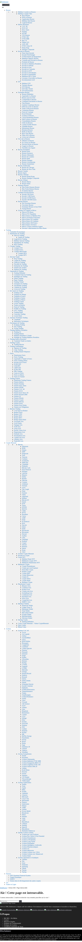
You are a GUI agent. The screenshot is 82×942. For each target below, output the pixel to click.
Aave (23, 487)
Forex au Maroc (19, 375)
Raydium (25, 514)
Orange (24, 672)
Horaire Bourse (23, 201)
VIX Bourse (26, 35)
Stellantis (25, 688)
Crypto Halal (26, 580)
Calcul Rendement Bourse (30, 117)
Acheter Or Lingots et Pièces (27, 210)
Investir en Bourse (24, 51)
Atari (23, 818)
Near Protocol (26, 470)
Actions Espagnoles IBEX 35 (31, 763)
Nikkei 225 (25, 42)
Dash (23, 520)
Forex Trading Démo (20, 360)
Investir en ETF (27, 71)
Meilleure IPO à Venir (29, 76)
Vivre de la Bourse (24, 139)
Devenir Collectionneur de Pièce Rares (34, 228)
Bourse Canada (23, 171)
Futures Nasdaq (19, 384)
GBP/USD (17, 368)
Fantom (24, 493)
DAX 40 (25, 28)
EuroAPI (25, 723)
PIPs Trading (18, 371)
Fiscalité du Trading (20, 264)
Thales (24, 693)
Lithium (24, 823)
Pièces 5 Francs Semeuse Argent (32, 226)
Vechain (24, 486)
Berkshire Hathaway (28, 831)
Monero (24, 475)
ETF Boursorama (27, 90)
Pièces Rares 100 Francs (29, 223)
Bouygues (25, 643)
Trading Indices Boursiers (18, 339)
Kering (24, 663)
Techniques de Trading (17, 323)
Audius (24, 536)
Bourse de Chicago (28, 167)
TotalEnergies (26, 695)
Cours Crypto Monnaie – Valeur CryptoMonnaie (33, 623)
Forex (12, 353)
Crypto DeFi (26, 573)
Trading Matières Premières (18, 330)
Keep (23, 550)
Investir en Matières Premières (31, 64)
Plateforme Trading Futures (22, 380)
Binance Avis (26, 586)
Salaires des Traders (20, 267)
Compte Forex (18, 250)
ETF (19, 82)
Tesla (23, 786)
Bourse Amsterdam (28, 164)
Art (7, 882)
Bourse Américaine (24, 166)
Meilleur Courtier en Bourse (27, 12)
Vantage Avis (18, 425)
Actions (8, 629)
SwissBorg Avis (27, 593)
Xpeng (24, 872)
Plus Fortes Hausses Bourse (31, 187)
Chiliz (24, 511)
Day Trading (18, 326)
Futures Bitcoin (19, 402)
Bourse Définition (27, 94)
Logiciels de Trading (20, 239)
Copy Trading (18, 350)
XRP (23, 452)
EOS (23, 503)
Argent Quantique (15, 877)
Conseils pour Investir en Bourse (32, 60)
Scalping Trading (19, 325)
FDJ (23, 727)
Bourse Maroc (26, 182)
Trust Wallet (26, 611)
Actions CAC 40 (23, 630)
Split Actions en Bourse (29, 119)
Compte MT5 (22, 255)
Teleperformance (27, 691)
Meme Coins (22, 627)
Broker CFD (18, 414)
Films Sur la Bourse (28, 135)
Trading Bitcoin (19, 344)
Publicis (24, 675)
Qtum (24, 527)
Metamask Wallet (27, 609)
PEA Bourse (26, 15)
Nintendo (25, 865)
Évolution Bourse (27, 191)
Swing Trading (18, 328)
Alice (23, 552)
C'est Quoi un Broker (21, 411)
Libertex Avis (18, 439)
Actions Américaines (24, 782)
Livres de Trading (19, 289)
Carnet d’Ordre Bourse (29, 124)
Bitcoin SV (25, 500)
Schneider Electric (28, 684)
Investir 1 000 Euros (28, 196)
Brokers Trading (15, 409)
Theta (24, 495)
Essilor (24, 657)
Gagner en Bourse (28, 146)
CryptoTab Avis (27, 600)
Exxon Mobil (26, 811)
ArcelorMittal (26, 638)
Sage (23, 745)
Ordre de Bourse (27, 123)
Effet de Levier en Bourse (30, 107)
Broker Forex (18, 412)
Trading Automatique (16, 346)
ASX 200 (25, 44)
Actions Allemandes (28, 759)
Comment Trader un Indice (22, 341)
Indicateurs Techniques (21, 321)
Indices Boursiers (23, 24)
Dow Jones (25, 30)
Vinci (23, 700)
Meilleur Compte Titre (25, 14)
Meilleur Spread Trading (21, 241)
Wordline (25, 752)
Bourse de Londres (28, 157)
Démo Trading (18, 278)
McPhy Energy (27, 736)
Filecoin (24, 480)
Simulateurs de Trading (21, 242)
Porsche (24, 772)
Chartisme (17, 319)
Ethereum (25, 446)
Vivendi (24, 702)
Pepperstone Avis (19, 432)
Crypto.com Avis (27, 591)
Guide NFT (21, 557)
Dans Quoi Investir (28, 53)
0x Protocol (25, 521)
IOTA (24, 512)
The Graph (25, 489)
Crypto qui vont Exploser (30, 568)
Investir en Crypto (23, 555)
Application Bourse (28, 19)
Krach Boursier (27, 114)
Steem (24, 548)
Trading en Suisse (19, 298)
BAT (23, 523)
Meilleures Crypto (23, 564)
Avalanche (25, 461)
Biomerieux (25, 713)
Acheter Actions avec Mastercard (32, 854)
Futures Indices (19, 382)
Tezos (24, 505)
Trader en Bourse (19, 305)
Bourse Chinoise (23, 175)
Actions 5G (25, 849)
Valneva (24, 750)
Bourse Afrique (23, 180)
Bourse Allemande (28, 155)
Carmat (24, 714)
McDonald (25, 800)
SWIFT (12, 879)
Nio (23, 861)
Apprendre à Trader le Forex (23, 359)
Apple (24, 788)
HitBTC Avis (26, 602)
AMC (24, 820)
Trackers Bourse (27, 85)
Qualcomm (25, 804)
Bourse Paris (26, 151)
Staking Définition (28, 621)
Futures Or (17, 396)
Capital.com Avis (19, 437)
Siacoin (24, 525)
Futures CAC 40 (19, 389)
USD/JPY (17, 366)
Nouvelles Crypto (27, 570)
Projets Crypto (26, 571)
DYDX (24, 507)
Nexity (24, 739)
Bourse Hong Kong (28, 176)
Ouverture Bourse (27, 205)
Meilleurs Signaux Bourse (30, 58)
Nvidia (24, 791)
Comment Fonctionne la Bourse (32, 101)
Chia (23, 537)
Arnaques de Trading (20, 284)
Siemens (24, 775)
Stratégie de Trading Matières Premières (26, 337)
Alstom (24, 707)
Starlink (24, 825)
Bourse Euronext (27, 153)
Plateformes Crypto (24, 584)
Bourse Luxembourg (28, 162)
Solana (24, 450)
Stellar (24, 477)
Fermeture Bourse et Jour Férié (32, 207)
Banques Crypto (27, 582)
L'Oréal (24, 664)
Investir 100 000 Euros (29, 200)
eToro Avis (17, 428)
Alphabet (25, 793)
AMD (24, 807)
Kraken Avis (26, 589)
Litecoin (24, 473)
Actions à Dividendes (29, 840)
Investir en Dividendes (29, 73)
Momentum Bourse (28, 128)
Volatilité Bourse (27, 126)
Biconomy (25, 532)
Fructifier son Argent (28, 148)
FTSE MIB (25, 39)
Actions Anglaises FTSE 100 (31, 764)
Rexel (24, 741)
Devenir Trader (15, 257)
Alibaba (24, 859)
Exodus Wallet (26, 614)
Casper (24, 543)
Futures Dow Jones (20, 385)
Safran (24, 679)
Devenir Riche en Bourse (30, 144)
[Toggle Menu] (3, 7)
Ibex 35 (24, 40)
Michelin (25, 670)
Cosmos (24, 482)
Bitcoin (20, 444)
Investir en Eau (27, 67)
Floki (23, 491)
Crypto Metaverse (27, 575)
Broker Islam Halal (20, 419)
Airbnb (24, 809)
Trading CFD (18, 293)
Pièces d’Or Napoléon (29, 214)
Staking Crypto (23, 620)
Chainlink (25, 464)
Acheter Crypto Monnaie (26, 554)
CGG (24, 716)
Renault (24, 677)
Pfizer (24, 815)
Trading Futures (15, 378)
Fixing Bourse (26, 208)
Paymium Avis (26, 596)
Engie (24, 655)
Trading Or (17, 332)
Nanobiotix (25, 738)
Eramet (24, 722)
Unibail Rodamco (27, 697)
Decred (24, 534)
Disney (24, 806)
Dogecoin (25, 453)
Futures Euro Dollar (20, 405)
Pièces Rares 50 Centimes (30, 219)
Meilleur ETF (26, 83)
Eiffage (24, 718)
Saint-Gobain (26, 680)
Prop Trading (18, 259)
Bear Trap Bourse (27, 133)
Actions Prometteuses (29, 838)
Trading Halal (18, 312)
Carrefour (25, 647)
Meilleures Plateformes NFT (31, 562)
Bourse (8, 10)
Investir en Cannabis (28, 69)
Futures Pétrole (19, 398)
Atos (23, 709)
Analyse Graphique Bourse (30, 105)
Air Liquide (25, 634)
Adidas (24, 768)
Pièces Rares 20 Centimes (30, 221)
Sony (23, 863)
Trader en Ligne (11, 884)
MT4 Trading (18, 244)
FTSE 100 (25, 37)
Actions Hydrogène (28, 843)
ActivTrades (18, 423)
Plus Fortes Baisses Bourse (30, 189)
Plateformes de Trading (17, 234)
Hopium (24, 731)
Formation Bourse (23, 92)
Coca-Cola (25, 798)
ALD (23, 705)
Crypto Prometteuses (28, 566)
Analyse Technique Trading (19, 318)
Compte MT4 (22, 253)
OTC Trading (18, 310)
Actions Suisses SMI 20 (29, 766)
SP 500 (24, 33)
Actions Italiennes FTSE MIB (31, 761)
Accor (24, 632)
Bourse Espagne (27, 160)
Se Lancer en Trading (17, 291)
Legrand (24, 666)
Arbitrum (25, 484)
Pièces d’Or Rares (27, 212)
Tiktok (24, 868)
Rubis (24, 743)
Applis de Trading (23, 237)
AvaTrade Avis (18, 421)
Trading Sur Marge (20, 294)
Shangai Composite (28, 49)
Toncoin (24, 457)
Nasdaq (24, 31)
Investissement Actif (28, 80)
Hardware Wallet (27, 605)
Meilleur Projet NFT (28, 559)
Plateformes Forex (20, 355)
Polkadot (25, 466)
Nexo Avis (25, 598)
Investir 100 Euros (28, 194)
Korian (24, 732)
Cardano (24, 459)
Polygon (24, 471)
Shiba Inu (25, 462)
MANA (24, 509)
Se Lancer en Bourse (28, 142)
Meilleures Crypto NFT (29, 561)
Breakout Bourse (27, 130)
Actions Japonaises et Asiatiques (28, 857)
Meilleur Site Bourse (28, 21)
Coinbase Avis (26, 588)
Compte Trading (15, 246)
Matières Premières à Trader (23, 335)
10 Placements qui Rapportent (31, 57)
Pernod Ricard (26, 673)
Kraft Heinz (26, 770)
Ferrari (24, 773)
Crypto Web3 (26, 579)
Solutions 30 (26, 747)
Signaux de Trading (20, 348)
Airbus (24, 636)
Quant (24, 502)
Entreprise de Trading (21, 266)
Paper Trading (18, 280)
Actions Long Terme (28, 841)
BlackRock (25, 822)
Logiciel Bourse (27, 23)
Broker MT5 (18, 418)
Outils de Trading (19, 262)
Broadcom (25, 813)
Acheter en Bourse (28, 116)
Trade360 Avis (18, 441)
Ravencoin (25, 530)
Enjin (23, 529)
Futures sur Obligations (21, 407)
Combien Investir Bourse (26, 192)
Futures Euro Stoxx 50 (21, 393)
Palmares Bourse (23, 185)
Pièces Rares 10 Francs (29, 225)
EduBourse (3, 888)
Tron (23, 455)
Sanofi (24, 682)
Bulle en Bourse (27, 132)
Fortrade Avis (18, 434)
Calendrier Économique (17, 232)
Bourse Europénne (24, 149)
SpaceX (24, 827)
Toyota (24, 870)
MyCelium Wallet (27, 613)
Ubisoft (24, 748)
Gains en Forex (19, 373)
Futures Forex (18, 403)
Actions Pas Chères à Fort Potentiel (33, 836)
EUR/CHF (17, 369)
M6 (23, 734)
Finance (8, 874)
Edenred (24, 654)
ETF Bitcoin (26, 87)
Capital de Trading (20, 260)
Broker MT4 (18, 416)
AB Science (26, 704)
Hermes (24, 661)
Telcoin (24, 545)
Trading (8, 230)
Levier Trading (18, 303)
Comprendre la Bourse (29, 99)
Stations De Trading (20, 269)
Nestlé (24, 756)
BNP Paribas (26, 641)
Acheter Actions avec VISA (31, 852)
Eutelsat (24, 725)
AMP (24, 518)
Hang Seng (25, 48)
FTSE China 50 (27, 46)
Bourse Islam (26, 183)
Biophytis (25, 711)
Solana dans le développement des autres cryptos (25, 881)
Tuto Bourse (26, 103)
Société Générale (27, 686)
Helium (24, 498)
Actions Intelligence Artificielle (32, 845)
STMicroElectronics (28, 689)
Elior (23, 720)
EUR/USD (17, 364)
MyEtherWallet (27, 616)
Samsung (25, 866)
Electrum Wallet (27, 618)
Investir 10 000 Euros (29, 198)
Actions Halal (26, 856)
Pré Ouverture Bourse (29, 203)
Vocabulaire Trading (20, 285)
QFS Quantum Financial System (20, 875)
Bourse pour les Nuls (28, 98)
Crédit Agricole (27, 648)
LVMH (24, 668)
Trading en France (20, 296)
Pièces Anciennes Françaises (31, 217)
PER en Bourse (27, 17)
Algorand (25, 496)
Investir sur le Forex (20, 362)
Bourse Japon (22, 173)
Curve (24, 516)
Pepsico (24, 802)
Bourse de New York (28, 169)
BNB (23, 448)
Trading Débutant (19, 273)
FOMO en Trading (20, 309)
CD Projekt (25, 777)
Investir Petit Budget (28, 55)
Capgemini (25, 645)
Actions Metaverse (28, 850)
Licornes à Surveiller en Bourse (32, 78)
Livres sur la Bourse (28, 137)
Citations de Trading (20, 287)
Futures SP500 (18, 387)
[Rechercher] (20, 901)
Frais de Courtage (27, 112)
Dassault (24, 652)
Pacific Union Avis (20, 430)
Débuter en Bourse (28, 141)
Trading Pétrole (19, 334)
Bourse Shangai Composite (30, 178)
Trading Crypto (15, 343)
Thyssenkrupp (26, 779)
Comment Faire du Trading (22, 275)
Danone (24, 650)
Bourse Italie (26, 158)
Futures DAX (18, 391)
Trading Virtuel (19, 282)
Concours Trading (19, 314)
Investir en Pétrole (27, 65)
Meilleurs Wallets (23, 604)
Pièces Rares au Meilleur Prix (31, 216)
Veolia (24, 698)
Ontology (25, 539)
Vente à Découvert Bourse (30, 108)
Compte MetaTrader (20, 251)
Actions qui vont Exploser (30, 834)
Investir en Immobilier (29, 74)
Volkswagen (26, 781)
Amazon (24, 795)
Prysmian (25, 757)
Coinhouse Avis (27, 595)
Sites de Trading (19, 235)
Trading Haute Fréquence (22, 352)
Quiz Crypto (22, 625)
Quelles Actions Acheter (25, 832)
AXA (24, 639)
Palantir (24, 816)
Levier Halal (18, 316)
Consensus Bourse (28, 110)
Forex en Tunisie (19, 377)
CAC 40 (24, 26)
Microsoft (25, 797)
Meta (23, 790)
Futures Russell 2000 (20, 394)
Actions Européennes (25, 754)
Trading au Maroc (19, 300)
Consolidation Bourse (29, 121)
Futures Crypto (19, 400)
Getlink (24, 729)
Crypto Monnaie (11, 443)
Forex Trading (18, 357)
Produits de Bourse (28, 62)
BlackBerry (25, 829)
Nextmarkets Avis (19, 436)
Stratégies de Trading (20, 276)
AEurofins (25, 659)
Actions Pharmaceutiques (30, 847)
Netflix (24, 784)
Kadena (24, 541)
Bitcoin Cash (26, 468)
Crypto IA (25, 577)
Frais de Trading (19, 307)
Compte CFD (18, 248)
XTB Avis (17, 427)
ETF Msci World (27, 89)
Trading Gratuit (19, 301)
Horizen (24, 546)
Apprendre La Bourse (29, 96)
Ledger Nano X (27, 607)
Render (24, 478)
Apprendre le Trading (17, 271)
